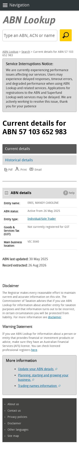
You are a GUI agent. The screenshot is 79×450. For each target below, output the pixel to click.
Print (23, 169)
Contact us (14, 410)
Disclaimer (14, 423)
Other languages (17, 429)
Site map (13, 436)
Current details (17, 149)
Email (38, 169)
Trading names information (38, 386)
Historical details (19, 160)
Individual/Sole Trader (42, 219)
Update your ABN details (36, 369)
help (72, 193)
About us (13, 404)
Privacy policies (17, 417)
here (34, 350)
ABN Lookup (10, 52)
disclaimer (54, 317)
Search (25, 52)
